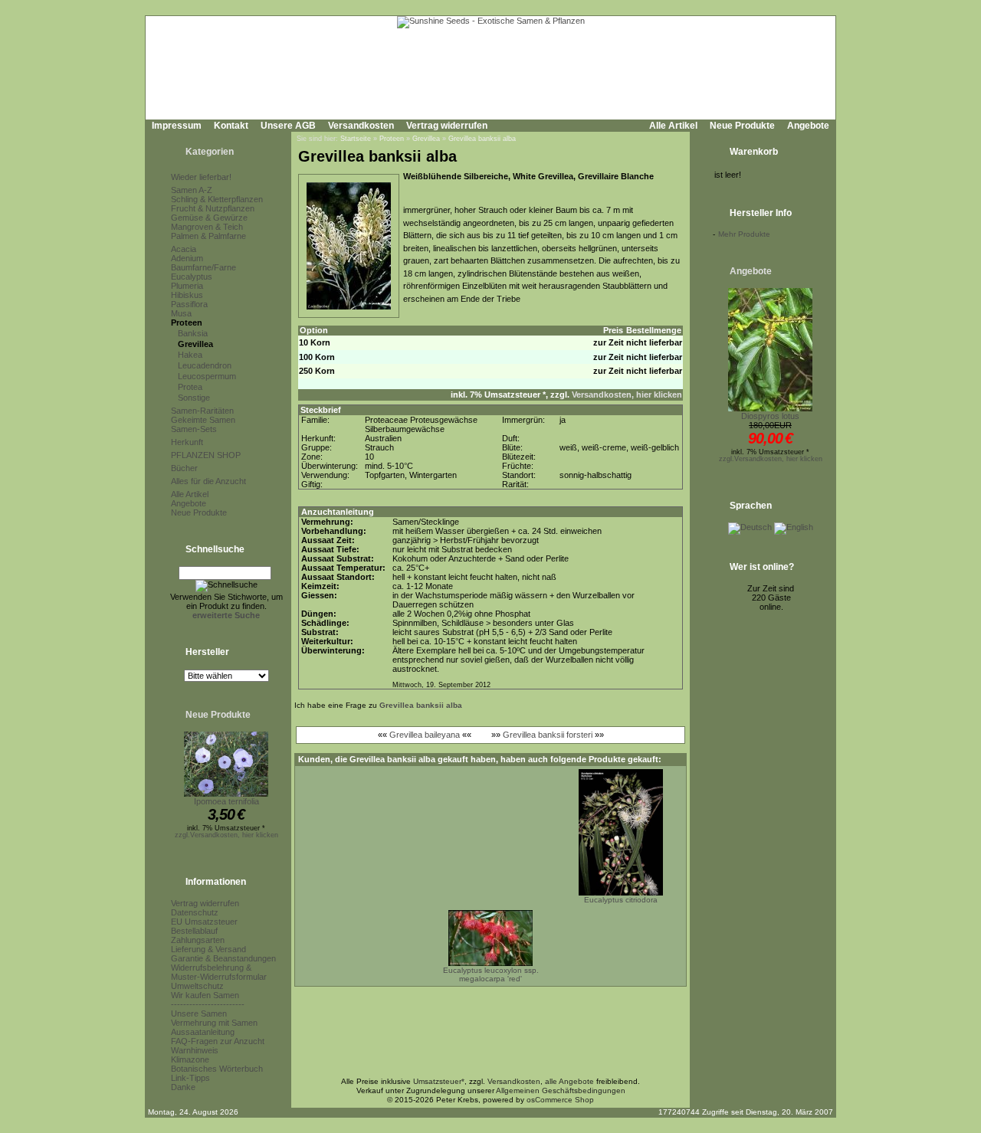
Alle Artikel (673, 125)
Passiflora (189, 304)
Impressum (177, 125)
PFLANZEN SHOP (206, 455)
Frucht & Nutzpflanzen (212, 208)
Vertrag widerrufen (446, 125)
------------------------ (207, 1004)
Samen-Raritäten (202, 410)
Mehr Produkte (744, 234)
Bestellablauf (194, 930)
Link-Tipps (190, 1077)
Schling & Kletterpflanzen (217, 199)
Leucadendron (204, 365)
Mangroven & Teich (207, 226)
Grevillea (195, 344)
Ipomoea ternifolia (226, 801)
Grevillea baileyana (424, 734)
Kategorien (209, 151)
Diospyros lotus (770, 416)
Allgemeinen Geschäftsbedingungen (560, 1090)
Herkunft (187, 442)
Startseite (355, 138)
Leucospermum (207, 376)
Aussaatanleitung (203, 1031)
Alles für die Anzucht (208, 481)
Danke (183, 1087)
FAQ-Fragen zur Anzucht (217, 1041)
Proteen (186, 322)
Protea (190, 386)
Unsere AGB (288, 125)
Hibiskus (187, 295)
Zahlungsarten (198, 940)
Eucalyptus (191, 276)
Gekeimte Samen (203, 419)
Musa (181, 313)
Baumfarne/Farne (203, 267)
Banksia (193, 333)
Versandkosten (361, 125)
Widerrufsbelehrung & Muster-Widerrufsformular (219, 972)
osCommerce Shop (560, 1099)
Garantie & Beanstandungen (223, 958)
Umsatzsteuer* (438, 1081)
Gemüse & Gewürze (209, 217)
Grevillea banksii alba (482, 138)
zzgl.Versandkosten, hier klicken (226, 835)
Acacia (183, 249)
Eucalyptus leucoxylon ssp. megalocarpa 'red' (491, 974)
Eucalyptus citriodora (621, 900)
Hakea (190, 354)
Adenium (187, 258)
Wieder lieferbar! (201, 177)
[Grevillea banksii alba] (349, 310)
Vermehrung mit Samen (214, 1022)
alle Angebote (569, 1081)
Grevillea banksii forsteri (547, 734)
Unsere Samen (199, 1013)
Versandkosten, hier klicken (627, 394)
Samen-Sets (194, 429)
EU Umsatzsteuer (204, 921)
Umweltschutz (197, 986)
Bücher (184, 468)
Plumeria (187, 285)
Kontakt (231, 125)
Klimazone (190, 1059)
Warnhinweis (194, 1050)
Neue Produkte (742, 125)
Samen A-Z (191, 190)
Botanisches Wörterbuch (217, 1068)
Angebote (808, 125)
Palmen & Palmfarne (208, 236)
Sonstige (194, 397)
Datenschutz (194, 912)
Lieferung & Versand (208, 949)
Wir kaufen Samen (205, 995)
